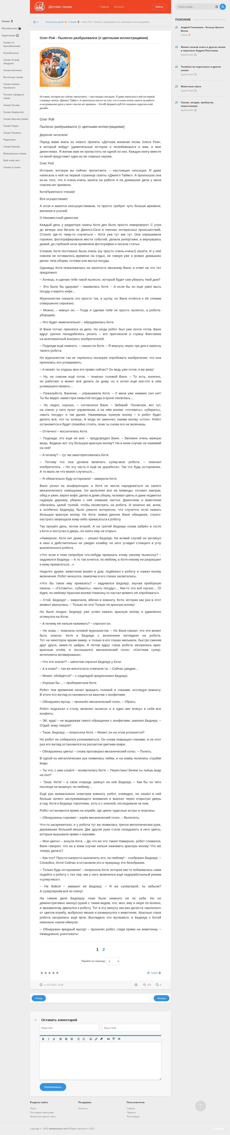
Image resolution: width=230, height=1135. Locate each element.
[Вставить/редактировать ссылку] (96, 1039)
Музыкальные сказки (14, 153)
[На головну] (36, 22)
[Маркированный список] (78, 1039)
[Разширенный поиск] (217, 7)
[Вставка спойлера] (114, 1039)
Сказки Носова (11, 105)
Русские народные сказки (13, 96)
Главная (104, 6)
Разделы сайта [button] (39, 1102)
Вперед (161, 998)
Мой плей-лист (11, 160)
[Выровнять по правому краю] (71, 1039)
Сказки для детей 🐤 (56, 22)
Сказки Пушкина (12, 132)
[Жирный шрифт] (43, 1039)
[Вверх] (200, 1106)
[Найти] (223, 7)
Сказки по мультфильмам (11, 44)
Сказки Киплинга (12, 70)
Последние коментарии (42, 1112)
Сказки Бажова (11, 146)
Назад (38, 998)
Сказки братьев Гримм (15, 119)
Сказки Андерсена (13, 112)
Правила (131, 1112)
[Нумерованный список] (84, 1039)
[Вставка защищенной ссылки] (101, 1039)
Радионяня (9, 139)
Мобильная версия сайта (43, 1116)
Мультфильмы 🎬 (11, 28)
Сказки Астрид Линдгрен (11, 61)
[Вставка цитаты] (108, 1039)
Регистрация (133, 1116)
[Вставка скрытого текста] (119, 1039)
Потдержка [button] (84, 1102)
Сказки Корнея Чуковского (11, 86)
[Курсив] (48, 1039)
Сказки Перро (11, 125)
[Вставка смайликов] (91, 1039)
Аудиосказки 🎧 (10, 35)
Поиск (33, 1108)
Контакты (119, 6)
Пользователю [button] (136, 1102)
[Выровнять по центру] (66, 1039)
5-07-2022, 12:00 (55, 985)
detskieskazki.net (58, 1129)
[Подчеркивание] (54, 1039)
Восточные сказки (13, 77)
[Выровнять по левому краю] (61, 1039)
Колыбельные (11, 53)
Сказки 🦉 (7, 21)
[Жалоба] (136, 985)
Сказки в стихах (12, 167)
